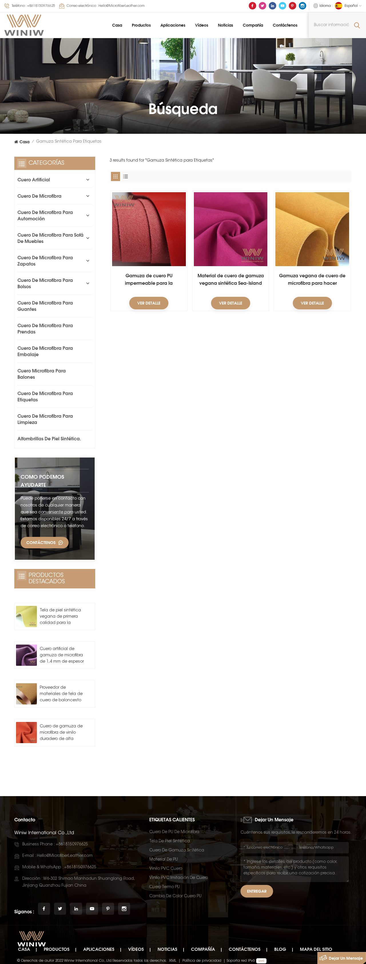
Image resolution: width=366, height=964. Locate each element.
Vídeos (201, 25)
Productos (141, 25)
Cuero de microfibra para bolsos (45, 283)
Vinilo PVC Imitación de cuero (178, 878)
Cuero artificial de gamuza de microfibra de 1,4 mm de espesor (62, 655)
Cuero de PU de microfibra (174, 832)
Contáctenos (285, 25)
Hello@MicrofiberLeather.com (121, 6)
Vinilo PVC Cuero (165, 869)
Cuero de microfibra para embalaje (45, 351)
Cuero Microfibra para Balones (41, 374)
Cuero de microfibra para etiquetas (45, 396)
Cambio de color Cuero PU (175, 896)
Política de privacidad (201, 961)
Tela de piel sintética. (170, 841)
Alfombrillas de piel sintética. (49, 438)
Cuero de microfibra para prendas (45, 329)
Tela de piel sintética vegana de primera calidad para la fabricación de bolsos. (62, 617)
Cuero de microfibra (39, 196)
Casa (117, 25)
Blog (280, 949)
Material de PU (163, 860)
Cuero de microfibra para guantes (45, 306)
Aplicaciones (172, 25)
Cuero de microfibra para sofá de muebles (50, 238)
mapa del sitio (316, 949)
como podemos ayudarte (42, 481)
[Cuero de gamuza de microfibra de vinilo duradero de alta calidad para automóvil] (26, 732)
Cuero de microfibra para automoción (45, 215)
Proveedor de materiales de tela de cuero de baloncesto (61, 694)
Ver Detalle (148, 303)
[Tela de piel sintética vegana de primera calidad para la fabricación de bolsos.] (26, 616)
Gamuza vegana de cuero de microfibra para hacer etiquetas (312, 280)
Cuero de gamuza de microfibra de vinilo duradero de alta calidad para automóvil (61, 733)
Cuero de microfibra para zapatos (45, 261)
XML (172, 961)
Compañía (253, 25)
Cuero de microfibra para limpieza (45, 419)
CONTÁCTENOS (40, 542)
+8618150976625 (41, 6)
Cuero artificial (33, 179)
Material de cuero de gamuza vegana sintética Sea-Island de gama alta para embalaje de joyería (231, 280)
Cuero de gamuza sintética (176, 851)
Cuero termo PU (164, 887)
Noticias (225, 25)
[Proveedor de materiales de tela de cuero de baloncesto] (26, 693)
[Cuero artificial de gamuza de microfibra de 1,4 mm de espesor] (26, 655)
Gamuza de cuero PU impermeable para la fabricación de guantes (149, 280)
